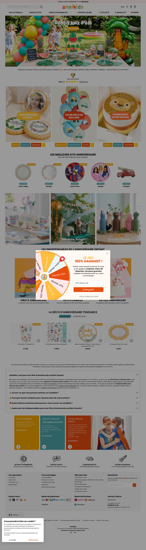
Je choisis (12, 540)
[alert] (73, 275)
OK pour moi (33, 540)
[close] (107, 253)
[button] (88, 289)
